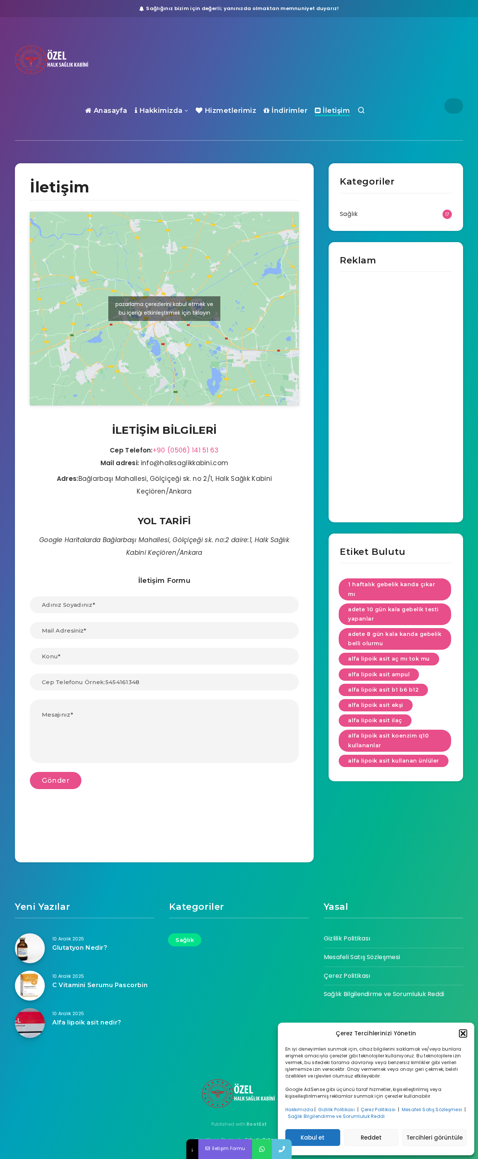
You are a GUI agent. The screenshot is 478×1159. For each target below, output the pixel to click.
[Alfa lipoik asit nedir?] (30, 1023)
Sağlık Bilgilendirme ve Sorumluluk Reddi (337, 1116)
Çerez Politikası (379, 1109)
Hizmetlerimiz (229, 110)
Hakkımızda (299, 1109)
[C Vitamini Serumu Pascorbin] (30, 986)
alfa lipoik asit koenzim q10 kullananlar (388, 740)
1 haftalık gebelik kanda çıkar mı (391, 589)
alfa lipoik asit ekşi (375, 705)
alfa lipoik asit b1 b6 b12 (383, 689)
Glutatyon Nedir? (80, 947)
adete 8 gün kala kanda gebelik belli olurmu (394, 639)
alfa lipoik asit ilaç (375, 720)
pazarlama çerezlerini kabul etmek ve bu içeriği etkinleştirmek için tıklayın (164, 308)
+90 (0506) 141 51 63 (186, 450)
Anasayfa (109, 110)
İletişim (335, 110)
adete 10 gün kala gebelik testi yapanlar (393, 614)
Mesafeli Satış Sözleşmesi (432, 1109)
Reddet (371, 1137)
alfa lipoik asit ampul (379, 674)
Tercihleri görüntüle (434, 1137)
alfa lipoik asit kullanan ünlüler (393, 760)
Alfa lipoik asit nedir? (86, 1022)
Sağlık (349, 214)
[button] (463, 1033)
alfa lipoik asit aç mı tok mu (389, 658)
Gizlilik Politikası (337, 1109)
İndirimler (288, 110)
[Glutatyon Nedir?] (30, 948)
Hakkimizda (160, 110)
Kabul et (313, 1137)
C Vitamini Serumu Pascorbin (100, 985)
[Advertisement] (396, 399)
